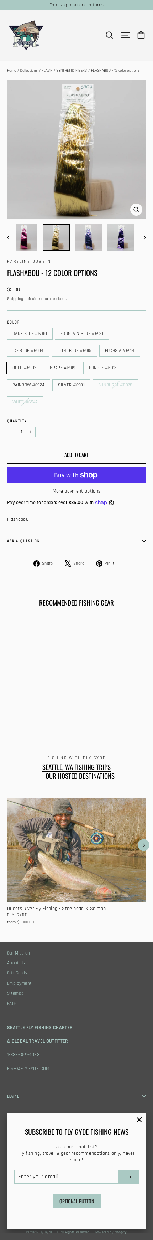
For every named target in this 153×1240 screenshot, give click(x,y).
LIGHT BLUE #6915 (74, 351)
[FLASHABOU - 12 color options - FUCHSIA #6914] (42, 716)
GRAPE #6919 (62, 368)
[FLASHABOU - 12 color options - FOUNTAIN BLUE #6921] (18, 716)
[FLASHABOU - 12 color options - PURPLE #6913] (65, 716)
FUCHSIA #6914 (119, 351)
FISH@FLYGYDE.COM (28, 1068)
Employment (19, 984)
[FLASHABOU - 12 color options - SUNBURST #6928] (89, 716)
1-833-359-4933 (23, 1054)
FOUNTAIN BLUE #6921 (81, 333)
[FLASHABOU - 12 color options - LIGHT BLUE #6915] (34, 716)
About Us (16, 963)
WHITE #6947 (25, 402)
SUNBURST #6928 (115, 385)
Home (11, 70)
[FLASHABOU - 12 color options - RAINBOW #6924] (73, 716)
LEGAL (13, 1096)
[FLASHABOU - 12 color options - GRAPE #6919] (58, 716)
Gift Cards (17, 973)
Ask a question (23, 541)
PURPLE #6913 (103, 368)
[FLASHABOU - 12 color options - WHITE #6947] (11, 723)
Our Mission (18, 953)
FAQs (12, 1004)
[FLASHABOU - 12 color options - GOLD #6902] (50, 716)
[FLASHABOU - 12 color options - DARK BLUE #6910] (11, 716)
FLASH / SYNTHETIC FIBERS (64, 70)
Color (13, 322)
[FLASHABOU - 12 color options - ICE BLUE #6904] (26, 716)
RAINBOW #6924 (28, 385)
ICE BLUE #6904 (28, 351)
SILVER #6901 (71, 385)
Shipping (15, 299)
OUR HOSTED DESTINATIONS (80, 776)
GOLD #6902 (24, 368)
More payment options (77, 491)
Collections (29, 70)
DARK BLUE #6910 (29, 333)
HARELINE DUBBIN (29, 261)
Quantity (17, 420)
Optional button (76, 1201)
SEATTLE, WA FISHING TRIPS (76, 767)
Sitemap (15, 994)
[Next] (143, 845)
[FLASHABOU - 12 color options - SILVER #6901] (81, 716)
